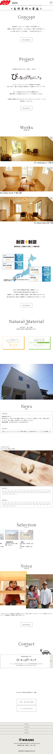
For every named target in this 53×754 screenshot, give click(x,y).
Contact (26, 732)
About (26, 730)
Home (26, 724)
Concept (26, 727)
